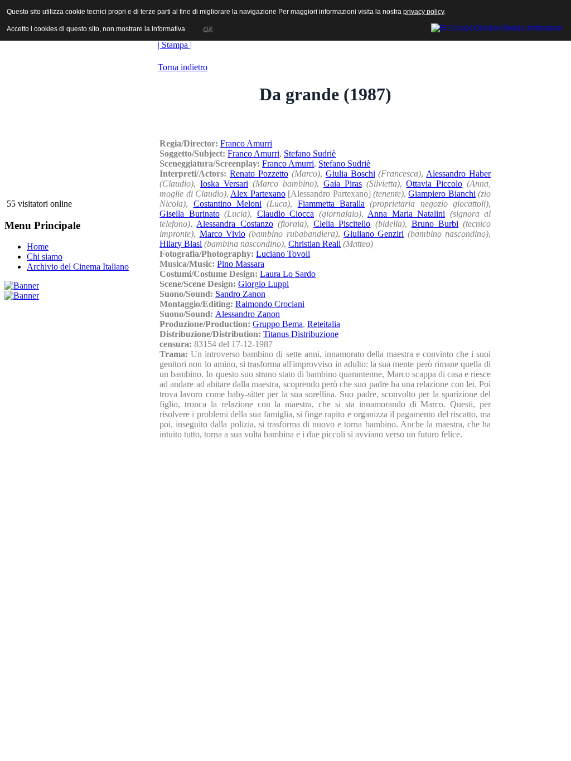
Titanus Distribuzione (300, 334)
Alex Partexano (257, 193)
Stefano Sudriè (310, 153)
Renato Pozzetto (259, 173)
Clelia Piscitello (341, 223)
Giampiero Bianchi (441, 193)
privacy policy (423, 12)
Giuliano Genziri (373, 233)
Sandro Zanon (240, 294)
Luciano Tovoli (283, 253)
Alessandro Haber (458, 173)
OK (207, 29)
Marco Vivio (222, 233)
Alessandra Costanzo (234, 223)
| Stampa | (175, 45)
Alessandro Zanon (247, 314)
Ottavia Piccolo (434, 183)
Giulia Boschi (350, 173)
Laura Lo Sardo (288, 274)
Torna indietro (182, 67)
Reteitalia (323, 324)
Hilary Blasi (180, 243)
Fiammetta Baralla (331, 203)
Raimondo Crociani (269, 304)
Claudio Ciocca (285, 213)
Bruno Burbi (435, 223)
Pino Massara (240, 264)
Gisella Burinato (189, 213)
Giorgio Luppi (263, 284)
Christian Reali (314, 243)
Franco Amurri (246, 143)
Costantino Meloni (227, 203)
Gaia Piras (342, 183)
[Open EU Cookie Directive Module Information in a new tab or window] (496, 26)
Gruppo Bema (278, 324)
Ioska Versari (224, 183)
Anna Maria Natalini (406, 213)
